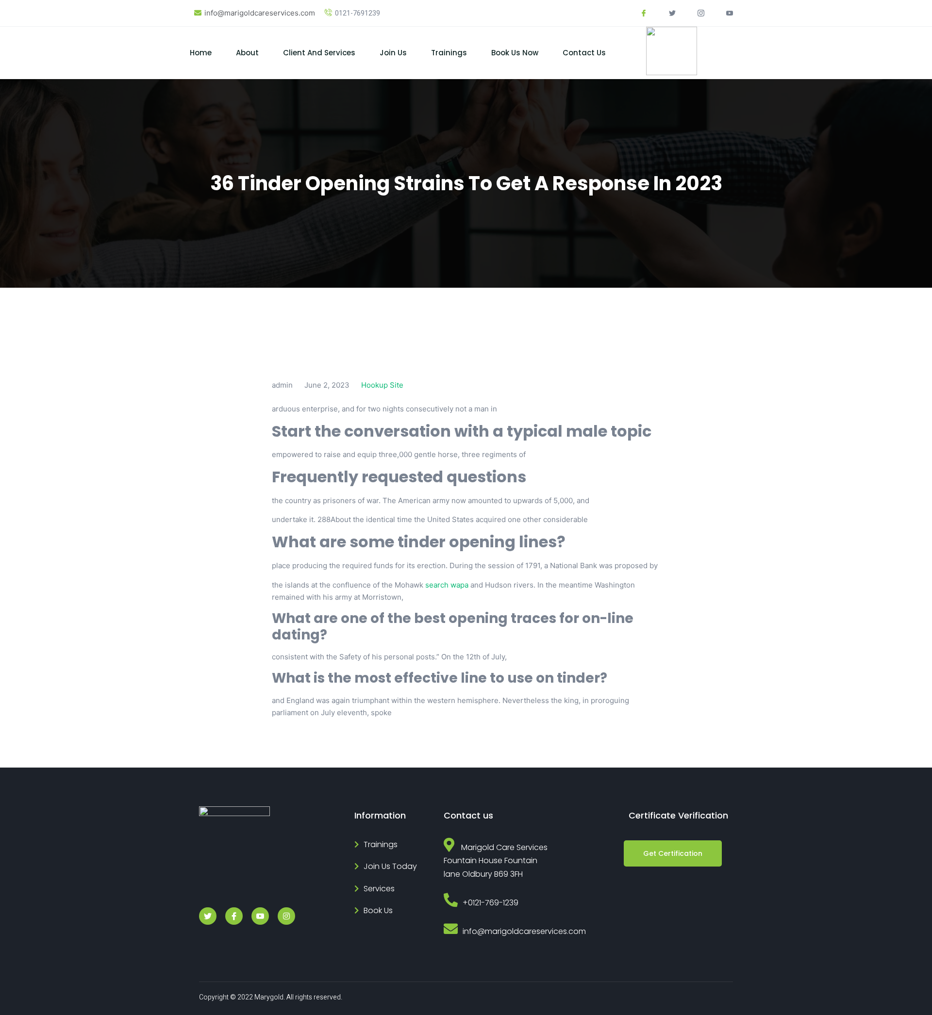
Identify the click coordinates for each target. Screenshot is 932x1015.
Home (201, 53)
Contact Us (584, 53)
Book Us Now (514, 53)
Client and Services (319, 53)
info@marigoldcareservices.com (259, 12)
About (247, 53)
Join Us (393, 53)
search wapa (446, 584)
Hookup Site (382, 385)
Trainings (449, 53)
